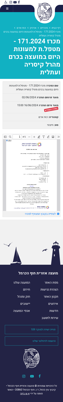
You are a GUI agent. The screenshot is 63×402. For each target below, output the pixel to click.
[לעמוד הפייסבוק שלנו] (19, 2)
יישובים (25, 304)
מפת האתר (51, 282)
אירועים (53, 304)
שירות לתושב (50, 318)
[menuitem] (45, 283)
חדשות (53, 311)
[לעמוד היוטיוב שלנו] (15, 2)
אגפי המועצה (21, 311)
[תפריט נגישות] (5, 2)
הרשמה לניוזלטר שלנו (44, 341)
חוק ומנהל (23, 296)
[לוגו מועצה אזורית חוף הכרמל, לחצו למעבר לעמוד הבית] (44, 12)
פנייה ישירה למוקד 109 (43, 330)
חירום (26, 289)
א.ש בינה (25, 394)
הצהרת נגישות (49, 289)
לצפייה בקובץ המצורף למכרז (40, 214)
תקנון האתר (51, 296)
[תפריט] (6, 8)
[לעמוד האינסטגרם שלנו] (10, 2)
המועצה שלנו (22, 282)
